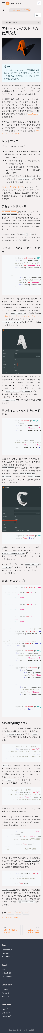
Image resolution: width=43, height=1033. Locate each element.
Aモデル (5, 187)
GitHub (5, 1013)
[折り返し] (34, 258)
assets (18, 913)
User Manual (7, 949)
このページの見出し (11, 22)
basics (25, 913)
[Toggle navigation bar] (3, 3)
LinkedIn (5, 973)
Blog (4, 1009)
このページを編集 (12, 917)
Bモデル (13, 187)
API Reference (7, 957)
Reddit (4, 996)
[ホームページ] (4, 10)
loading (10, 913)
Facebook (6, 976)
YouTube (5, 1016)
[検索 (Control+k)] (39, 3)
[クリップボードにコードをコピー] (38, 258)
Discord (5, 989)
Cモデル (21, 187)
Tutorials (5, 953)
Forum (4, 993)
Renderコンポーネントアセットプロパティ (22, 316)
